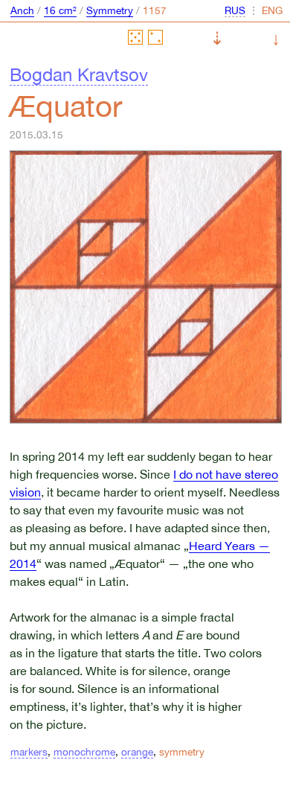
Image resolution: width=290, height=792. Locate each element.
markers (29, 752)
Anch (22, 10)
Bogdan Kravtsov (79, 74)
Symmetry (109, 10)
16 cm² (60, 10)
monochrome (84, 752)
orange (137, 752)
